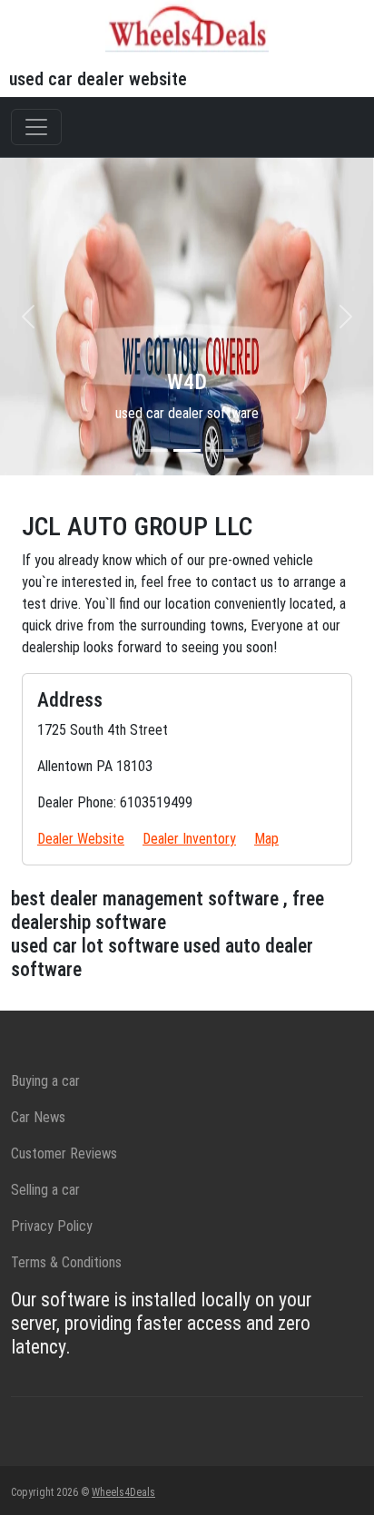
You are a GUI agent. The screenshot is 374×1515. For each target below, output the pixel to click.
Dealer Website (80, 838)
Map (266, 838)
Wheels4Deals (123, 1492)
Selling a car (45, 1189)
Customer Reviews (64, 1153)
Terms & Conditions (66, 1262)
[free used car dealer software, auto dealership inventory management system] (187, 25)
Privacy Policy (52, 1226)
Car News (38, 1117)
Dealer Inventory (189, 838)
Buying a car (45, 1081)
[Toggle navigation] (36, 127)
